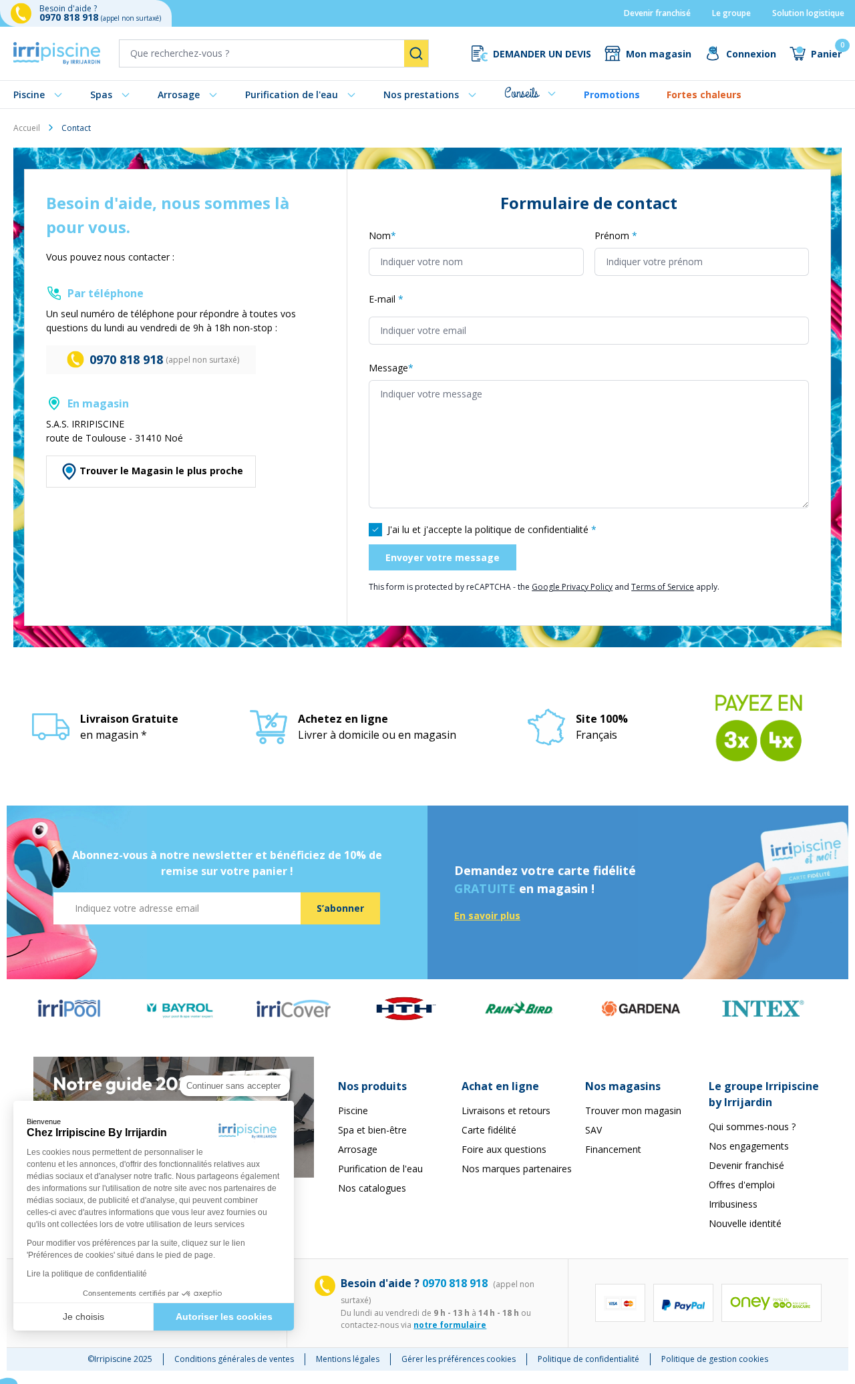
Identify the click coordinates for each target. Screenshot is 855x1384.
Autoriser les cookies (224, 1316)
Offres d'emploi (742, 1184)
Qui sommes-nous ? (752, 1126)
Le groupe (731, 13)
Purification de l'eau (291, 94)
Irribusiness (733, 1204)
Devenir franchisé (657, 13)
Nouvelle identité (745, 1223)
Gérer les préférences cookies (458, 1359)
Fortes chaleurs (704, 94)
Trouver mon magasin (633, 1110)
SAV (593, 1129)
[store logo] (56, 53)
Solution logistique (808, 13)
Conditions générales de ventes (234, 1359)
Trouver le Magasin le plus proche (161, 470)
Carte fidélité (489, 1129)
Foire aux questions (504, 1149)
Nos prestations (421, 94)
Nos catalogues (372, 1188)
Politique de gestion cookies (714, 1359)
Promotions (612, 94)
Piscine (29, 94)
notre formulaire (449, 1325)
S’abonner (340, 908)
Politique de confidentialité (588, 1359)
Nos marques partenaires (517, 1168)
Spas (101, 94)
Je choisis (83, 1316)
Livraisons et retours (506, 1110)
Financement (613, 1149)
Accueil (26, 128)
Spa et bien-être (372, 1129)
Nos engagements (749, 1146)
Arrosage (179, 94)
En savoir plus (487, 915)
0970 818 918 (70, 17)
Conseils (521, 93)
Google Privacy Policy (572, 586)
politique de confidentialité (531, 529)
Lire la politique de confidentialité (87, 1273)
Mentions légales (347, 1359)
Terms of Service (662, 586)
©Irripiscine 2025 (120, 1359)
